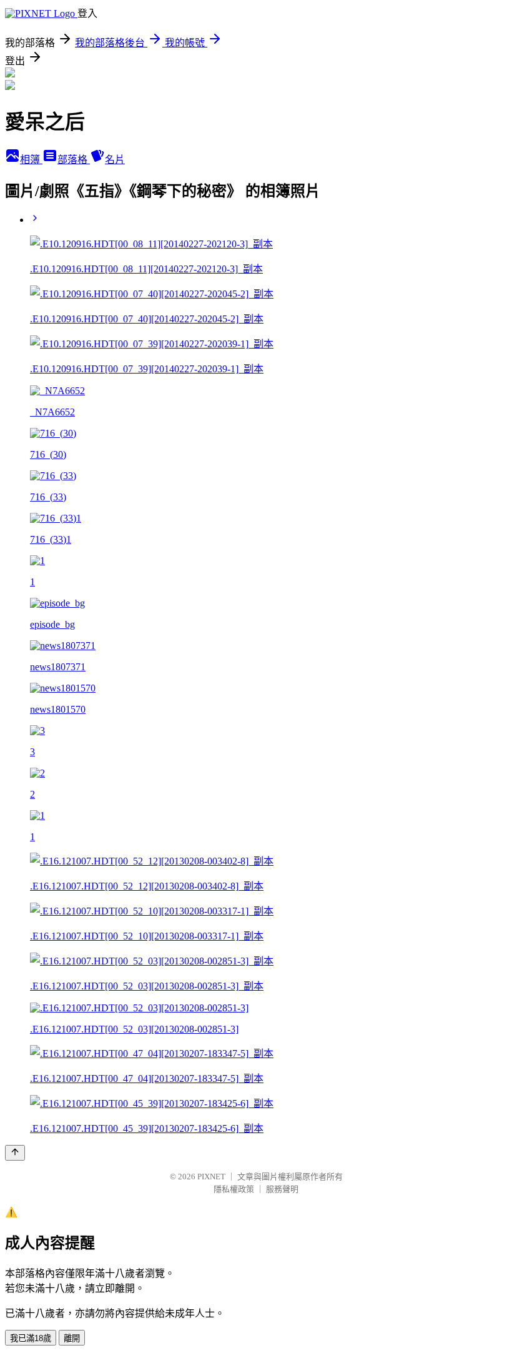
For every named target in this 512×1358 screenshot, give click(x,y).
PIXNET (211, 1176)
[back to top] (15, 1153)
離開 (72, 1338)
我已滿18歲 (30, 1338)
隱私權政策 (234, 1189)
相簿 (31, 159)
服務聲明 (282, 1189)
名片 (115, 159)
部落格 (73, 159)
